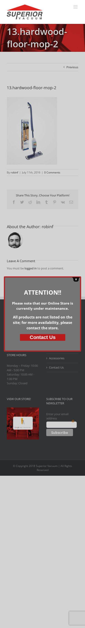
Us (43, 337)
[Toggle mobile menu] (75, 7)
